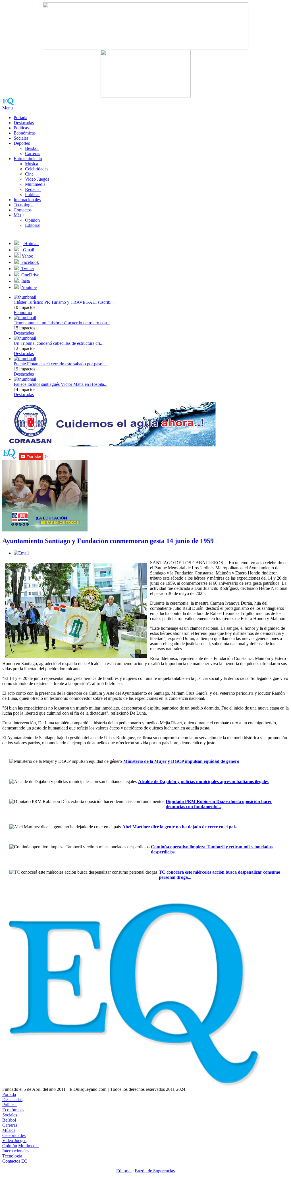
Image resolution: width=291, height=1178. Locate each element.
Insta (25, 281)
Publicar (32, 194)
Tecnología (24, 204)
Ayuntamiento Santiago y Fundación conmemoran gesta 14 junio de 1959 (108, 541)
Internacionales (27, 199)
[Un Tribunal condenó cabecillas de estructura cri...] (25, 338)
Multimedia (35, 184)
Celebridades (36, 168)
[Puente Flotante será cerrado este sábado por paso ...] (25, 358)
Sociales (21, 138)
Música (31, 163)
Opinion (32, 220)
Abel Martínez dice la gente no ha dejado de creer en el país (179, 826)
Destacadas (24, 122)
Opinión (9, 1145)
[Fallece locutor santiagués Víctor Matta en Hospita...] (25, 379)
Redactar (33, 189)
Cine (29, 174)
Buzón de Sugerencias (155, 1170)
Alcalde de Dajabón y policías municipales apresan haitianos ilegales (203, 781)
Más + (19, 215)
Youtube (29, 287)
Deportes (22, 143)
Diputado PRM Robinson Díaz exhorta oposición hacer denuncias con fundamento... (219, 804)
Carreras (32, 153)
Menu (7, 107)
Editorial (32, 225)
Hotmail (31, 243)
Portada (20, 117)
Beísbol (32, 148)
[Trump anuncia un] (25, 317)
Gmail (28, 249)
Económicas (25, 133)
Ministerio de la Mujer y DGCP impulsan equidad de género (181, 761)
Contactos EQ (15, 1161)
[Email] (21, 553)
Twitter (27, 268)
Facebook (29, 262)
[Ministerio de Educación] (45, 529)
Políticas (21, 127)
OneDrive (29, 274)
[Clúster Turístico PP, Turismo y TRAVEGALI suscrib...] (25, 297)
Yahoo (27, 256)
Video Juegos (37, 179)
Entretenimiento (28, 158)
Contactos (23, 209)
